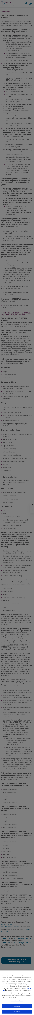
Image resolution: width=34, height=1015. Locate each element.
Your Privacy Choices (17, 1001)
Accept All (17, 1011)
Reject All (17, 1006)
